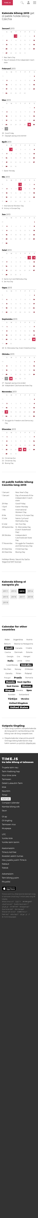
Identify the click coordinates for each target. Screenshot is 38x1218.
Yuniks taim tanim (10, 842)
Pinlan (18, 673)
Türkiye (12, 699)
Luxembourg (12, 665)
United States (19, 707)
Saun (4, 810)
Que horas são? (7, 909)
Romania (29, 678)
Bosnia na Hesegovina (23, 644)
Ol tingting (7, 820)
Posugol (7, 678)
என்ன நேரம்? (14, 914)
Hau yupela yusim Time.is (14, 860)
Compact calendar (11, 803)
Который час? (24, 907)
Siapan (9, 690)
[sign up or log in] (28, 4)
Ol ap (4, 816)
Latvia (19, 661)
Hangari (27, 657)
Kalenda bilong (18, 16)
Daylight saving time (12, 136)
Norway (18, 669)
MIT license (16, 562)
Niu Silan (7, 669)
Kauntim (6, 791)
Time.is (7, 3)
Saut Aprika (24, 682)
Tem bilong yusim (10, 878)
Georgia (10, 657)
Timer (4, 795)
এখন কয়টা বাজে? (14, 907)
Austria (29, 640)
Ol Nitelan (29, 669)
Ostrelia (8, 673)
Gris (18, 657)
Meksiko (26, 665)
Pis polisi (6, 882)
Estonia (29, 652)
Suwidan (11, 695)
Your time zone (9, 775)
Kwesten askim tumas (12, 856)
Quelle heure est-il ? (21, 904)
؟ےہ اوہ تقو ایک (25, 914)
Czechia (7, 19)
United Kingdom (18, 703)
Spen (29, 690)
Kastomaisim (8, 848)
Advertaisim (7, 874)
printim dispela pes (27, 743)
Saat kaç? (5, 914)
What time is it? (8, 902)
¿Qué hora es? (7, 904)
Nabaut (5, 864)
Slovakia (19, 690)
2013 (12, 28)
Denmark (18, 652)
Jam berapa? (19, 909)
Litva (28, 661)
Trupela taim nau (10, 767)
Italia (10, 661)
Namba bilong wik (11, 807)
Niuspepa (6, 828)
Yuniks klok (7, 838)
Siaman (26, 686)
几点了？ (18, 902)
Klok (4, 787)
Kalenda (6, 799)
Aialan (7, 640)
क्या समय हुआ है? (27, 902)
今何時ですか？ (22, 912)
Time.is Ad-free (9, 852)
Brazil (9, 648)
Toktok (5, 868)
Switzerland (24, 695)
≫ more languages (9, 917)
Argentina (18, 639)
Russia (10, 681)
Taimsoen (6, 779)
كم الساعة (5, 907)
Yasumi (18, 559)
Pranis (18, 677)
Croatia (29, 648)
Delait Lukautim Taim (12, 783)
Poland (28, 673)
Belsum (7, 644)
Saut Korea (13, 686)
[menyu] (34, 3)
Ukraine (25, 699)
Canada (18, 648)
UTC (4, 834)
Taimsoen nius (9, 824)
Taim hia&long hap (11, 771)
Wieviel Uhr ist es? (9, 912)
